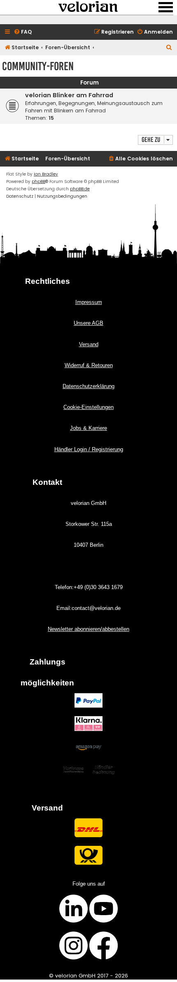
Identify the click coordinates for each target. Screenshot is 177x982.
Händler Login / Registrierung (88, 449)
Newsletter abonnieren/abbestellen (88, 629)
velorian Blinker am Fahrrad (69, 95)
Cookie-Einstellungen (88, 407)
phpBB (38, 181)
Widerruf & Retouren (89, 365)
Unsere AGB (88, 323)
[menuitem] (23, 32)
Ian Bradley (46, 174)
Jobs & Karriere (88, 428)
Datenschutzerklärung (88, 386)
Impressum (88, 302)
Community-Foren (38, 66)
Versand (88, 344)
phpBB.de (80, 189)
